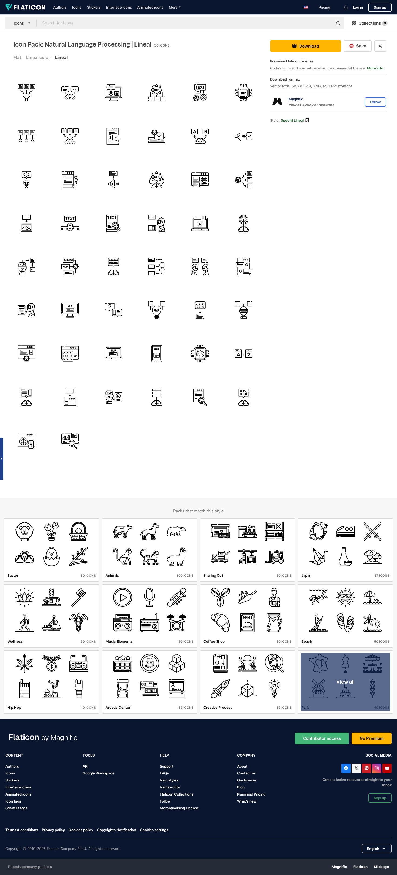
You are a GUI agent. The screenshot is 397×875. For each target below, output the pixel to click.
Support (166, 766)
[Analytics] (70, 441)
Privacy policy (53, 830)
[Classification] (26, 136)
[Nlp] (70, 310)
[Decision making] (200, 136)
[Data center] (157, 397)
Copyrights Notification (116, 830)
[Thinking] (70, 93)
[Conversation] (200, 267)
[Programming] (70, 353)
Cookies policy (81, 830)
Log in (358, 7)
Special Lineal (292, 120)
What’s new (247, 801)
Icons (77, 7)
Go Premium (371, 738)
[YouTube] (387, 768)
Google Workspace (99, 773)
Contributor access (322, 738)
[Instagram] (376, 768)
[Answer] (113, 310)
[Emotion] (200, 397)
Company (246, 755)
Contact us (246, 773)
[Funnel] (26, 93)
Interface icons (119, 7)
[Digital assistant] (113, 93)
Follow (165, 801)
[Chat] (243, 267)
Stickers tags (16, 808)
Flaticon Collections (176, 794)
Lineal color (38, 57)
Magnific (339, 866)
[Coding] (113, 267)
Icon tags (13, 801)
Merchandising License (179, 808)
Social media (379, 755)
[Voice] (26, 180)
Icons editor (170, 787)
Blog (241, 787)
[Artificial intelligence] (200, 223)
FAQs (164, 773)
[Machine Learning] (157, 310)
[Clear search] (326, 23)
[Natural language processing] (157, 93)
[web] (26, 441)
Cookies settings (154, 830)
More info (375, 68)
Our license (246, 780)
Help (164, 755)
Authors (60, 7)
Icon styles (169, 780)
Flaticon (360, 866)
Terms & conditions (21, 830)
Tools (89, 755)
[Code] (200, 310)
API (85, 766)
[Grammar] (157, 136)
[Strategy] (243, 397)
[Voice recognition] (243, 136)
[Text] (200, 93)
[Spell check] (113, 223)
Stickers (94, 7)
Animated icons (150, 7)
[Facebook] (346, 768)
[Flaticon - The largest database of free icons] (25, 7)
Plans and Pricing (251, 794)
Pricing (324, 7)
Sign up (380, 7)
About (242, 766)
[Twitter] (356, 768)
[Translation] (243, 353)
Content (14, 755)
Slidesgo (381, 866)
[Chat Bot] (200, 180)
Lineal (61, 57)
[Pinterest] (366, 768)
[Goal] (243, 223)
